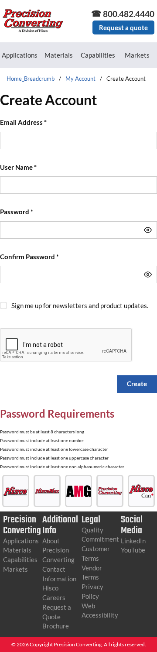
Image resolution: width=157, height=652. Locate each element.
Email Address (23, 122)
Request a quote (123, 27)
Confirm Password (29, 257)
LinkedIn (133, 541)
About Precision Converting (58, 550)
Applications (20, 55)
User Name (18, 167)
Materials (58, 55)
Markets (137, 55)
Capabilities (98, 55)
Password (16, 212)
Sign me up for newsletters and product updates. (79, 305)
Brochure (55, 626)
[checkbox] (3, 305)
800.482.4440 (128, 14)
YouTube (133, 550)
